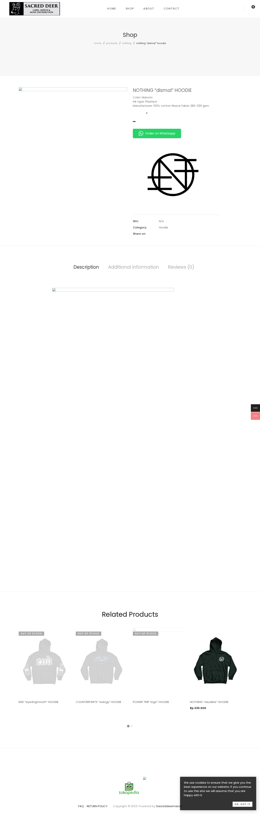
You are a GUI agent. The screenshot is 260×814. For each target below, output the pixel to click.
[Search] (239, 8)
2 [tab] (131, 726)
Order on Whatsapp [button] (160, 133)
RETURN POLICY (97, 806)
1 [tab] (128, 726)
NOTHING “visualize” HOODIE (209, 702)
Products (111, 43)
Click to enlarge (121, 94)
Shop (130, 8)
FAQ (81, 806)
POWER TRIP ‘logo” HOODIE (151, 702)
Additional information (133, 267)
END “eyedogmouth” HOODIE (38, 702)
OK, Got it (242, 804)
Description (86, 267)
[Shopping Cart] (249, 8)
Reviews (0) (181, 267)
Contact (171, 8)
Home (111, 8)
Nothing (127, 43)
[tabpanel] (44, 667)
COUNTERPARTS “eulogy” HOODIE (98, 702)
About (148, 8)
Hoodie (163, 227)
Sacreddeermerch (169, 806)
